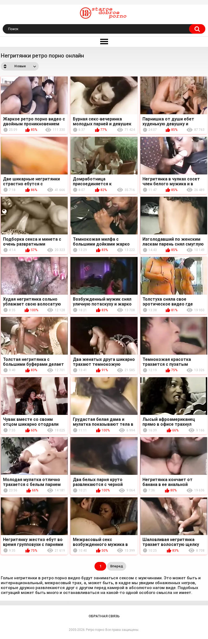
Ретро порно (95, 630)
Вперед (116, 566)
